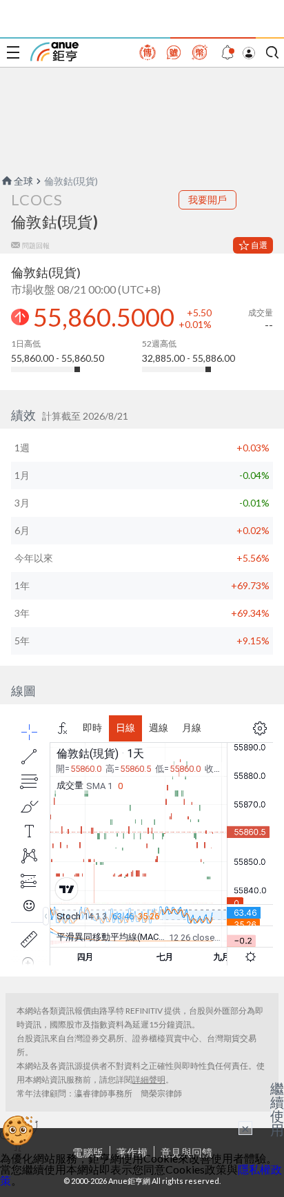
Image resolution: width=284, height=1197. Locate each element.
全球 (23, 181)
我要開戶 (207, 199)
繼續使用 (277, 1109)
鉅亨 (54, 51)
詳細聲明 (148, 1079)
